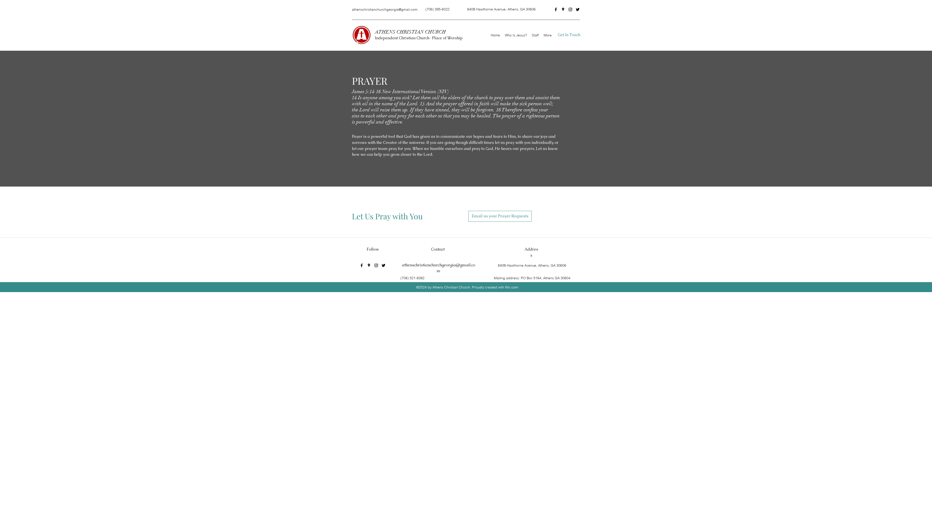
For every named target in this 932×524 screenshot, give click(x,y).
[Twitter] (577, 9)
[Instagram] (570, 9)
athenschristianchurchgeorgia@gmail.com (384, 9)
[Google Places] (563, 9)
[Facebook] (555, 9)
